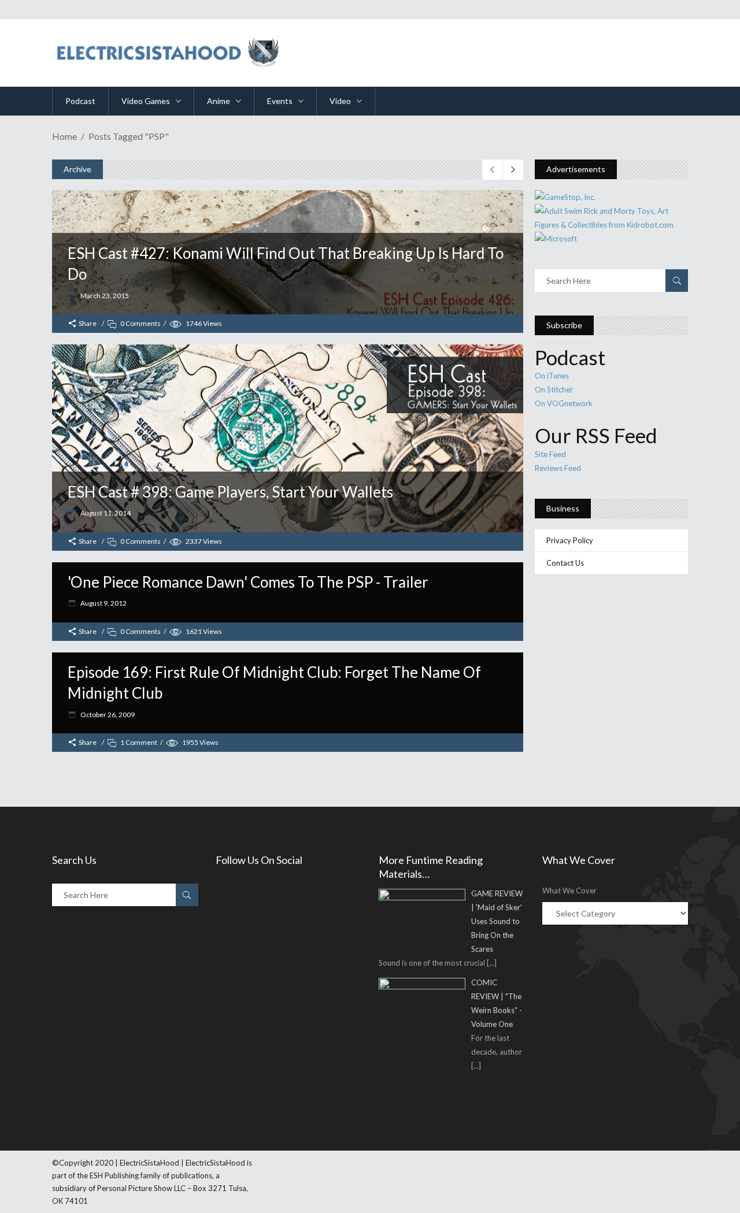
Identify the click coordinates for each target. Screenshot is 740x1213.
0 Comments (140, 323)
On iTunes (552, 375)
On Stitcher (554, 389)
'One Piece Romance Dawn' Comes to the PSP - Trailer (248, 582)
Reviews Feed (558, 468)
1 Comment (138, 742)
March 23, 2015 (104, 295)
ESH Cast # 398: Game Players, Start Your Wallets (230, 492)
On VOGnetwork (564, 403)
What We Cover (569, 890)
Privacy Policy (569, 540)
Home (64, 136)
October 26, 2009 (107, 714)
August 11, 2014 (105, 513)
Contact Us (565, 562)
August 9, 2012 (103, 603)
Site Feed (550, 454)
